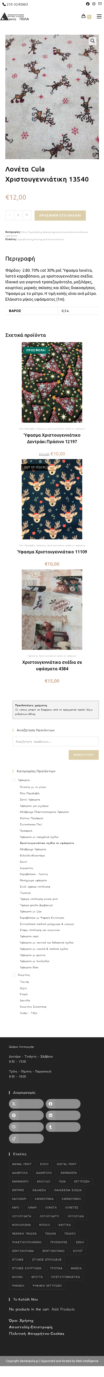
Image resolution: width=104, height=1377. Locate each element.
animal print (22, 1164)
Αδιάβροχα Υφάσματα (33, 849)
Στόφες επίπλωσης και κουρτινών (40, 930)
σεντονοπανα (23, 1251)
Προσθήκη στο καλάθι (60, 215)
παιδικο (70, 1233)
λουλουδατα (21, 1216)
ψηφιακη (18, 1285)
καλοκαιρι (19, 1199)
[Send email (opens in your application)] (99, 4)
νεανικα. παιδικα (24, 1233)
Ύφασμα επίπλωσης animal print (39, 899)
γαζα (62, 1181)
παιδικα (50, 1233)
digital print (67, 1164)
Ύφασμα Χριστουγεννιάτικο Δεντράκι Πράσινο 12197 (52, 438)
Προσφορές (26, 830)
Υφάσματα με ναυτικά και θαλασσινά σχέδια (46, 942)
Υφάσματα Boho (29, 967)
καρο (16, 1207)
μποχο (44, 1225)
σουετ (78, 1251)
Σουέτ (23, 861)
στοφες (18, 1259)
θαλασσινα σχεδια (68, 1190)
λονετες (71, 1207)
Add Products (63, 1309)
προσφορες (58, 1242)
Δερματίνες (26, 868)
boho (44, 1164)
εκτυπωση (82, 1181)
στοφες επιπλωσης (47, 1259)
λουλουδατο (49, 1216)
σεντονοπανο (53, 1251)
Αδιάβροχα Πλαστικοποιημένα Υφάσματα (44, 812)
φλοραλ (17, 1277)
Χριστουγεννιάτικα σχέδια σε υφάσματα (66, 428)
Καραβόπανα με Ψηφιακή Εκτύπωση (42, 917)
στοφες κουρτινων (27, 1268)
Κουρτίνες (24, 975)
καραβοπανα (44, 1199)
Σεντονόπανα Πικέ (31, 824)
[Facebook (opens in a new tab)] (88, 4)
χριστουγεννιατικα (53, 239)
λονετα (37, 239)
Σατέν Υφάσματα (30, 799)
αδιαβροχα (20, 1172)
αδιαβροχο (44, 1172)
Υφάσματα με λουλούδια (34, 961)
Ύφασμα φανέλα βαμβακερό (36, 905)
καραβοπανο (24, 239)
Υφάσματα (48, 232)
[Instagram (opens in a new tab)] (94, 4)
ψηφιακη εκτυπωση (47, 1285)
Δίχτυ (23, 988)
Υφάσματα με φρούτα (32, 955)
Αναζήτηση (84, 754)
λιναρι (32, 1207)
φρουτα (37, 1277)
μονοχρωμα (21, 1225)
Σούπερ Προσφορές (31, 818)
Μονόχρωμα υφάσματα (33, 880)
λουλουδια (76, 1216)
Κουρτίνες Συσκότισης (33, 1006)
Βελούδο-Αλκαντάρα (32, 855)
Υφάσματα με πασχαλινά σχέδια (39, 837)
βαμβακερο (20, 1181)
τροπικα (56, 1268)
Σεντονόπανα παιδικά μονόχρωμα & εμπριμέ (47, 924)
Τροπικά (25, 893)
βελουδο (43, 1181)
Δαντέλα (25, 1000)
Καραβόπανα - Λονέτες (34, 874)
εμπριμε (18, 1190)
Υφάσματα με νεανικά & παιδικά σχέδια (44, 948)
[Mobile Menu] (97, 16)
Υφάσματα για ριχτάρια (34, 805)
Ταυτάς (24, 982)
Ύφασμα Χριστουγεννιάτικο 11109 (52, 551)
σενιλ (80, 1242)
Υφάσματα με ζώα (30, 911)
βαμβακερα (69, 1172)
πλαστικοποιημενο (27, 1242)
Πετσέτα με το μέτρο (33, 787)
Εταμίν (24, 994)
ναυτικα (65, 1225)
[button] (93, 41)
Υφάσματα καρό (29, 936)
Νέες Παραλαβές (31, 232)
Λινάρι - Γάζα (28, 1013)
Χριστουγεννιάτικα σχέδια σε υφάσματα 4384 (52, 665)
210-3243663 (17, 4)
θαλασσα (39, 1190)
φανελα (76, 1268)
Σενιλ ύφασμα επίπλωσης (35, 886)
